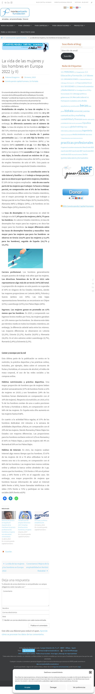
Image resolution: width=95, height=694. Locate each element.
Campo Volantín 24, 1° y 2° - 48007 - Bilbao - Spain (58, 646)
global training (76, 126)
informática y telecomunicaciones (71, 131)
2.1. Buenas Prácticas (84, 79)
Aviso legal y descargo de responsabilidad (64, 652)
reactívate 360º (77, 151)
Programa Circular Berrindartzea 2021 (71, 147)
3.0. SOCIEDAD (67, 86)
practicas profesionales (77, 142)
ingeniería (87, 130)
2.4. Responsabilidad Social (83, 83)
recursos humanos (76, 154)
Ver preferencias (79, 687)
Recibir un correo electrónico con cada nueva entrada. (25, 618)
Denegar (53, 687)
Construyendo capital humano (16, 38)
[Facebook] (2, 2)
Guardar (8, 550)
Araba (84, 100)
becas (84, 105)
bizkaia (69, 111)
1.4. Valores (88, 75)
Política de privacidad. (43, 652)
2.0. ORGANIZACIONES (69, 79)
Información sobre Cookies (26, 652)
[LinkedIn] (8, 2)
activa (80, 101)
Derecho (85, 119)
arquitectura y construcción (70, 106)
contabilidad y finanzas (71, 119)
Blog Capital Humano (43, 2)
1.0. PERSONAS (67, 72)
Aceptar (27, 687)
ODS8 (87, 134)
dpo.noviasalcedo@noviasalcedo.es (47, 662)
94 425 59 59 (30, 648)
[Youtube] (5, 2)
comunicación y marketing (73, 115)
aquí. (79, 665)
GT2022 (85, 127)
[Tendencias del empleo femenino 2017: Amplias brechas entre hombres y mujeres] (25, 514)
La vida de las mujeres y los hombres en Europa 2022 (13, 565)
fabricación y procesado (75, 123)
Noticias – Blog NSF (81, 2)
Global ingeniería (65, 127)
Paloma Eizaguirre (12, 77)
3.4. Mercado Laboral (78, 97)
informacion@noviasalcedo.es (48, 648)
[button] (90, 672)
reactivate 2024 (66, 151)
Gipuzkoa (86, 122)
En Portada (34, 80)
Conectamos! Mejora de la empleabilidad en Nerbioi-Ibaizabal (37, 565)
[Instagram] (11, 2)
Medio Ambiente (79, 134)
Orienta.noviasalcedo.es (63, 2)
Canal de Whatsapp (70, 648)
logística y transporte (66, 134)
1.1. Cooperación (79, 72)
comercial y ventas (82, 111)
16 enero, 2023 (30, 77)
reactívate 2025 (66, 154)
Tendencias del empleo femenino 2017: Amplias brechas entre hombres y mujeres (24, 523)
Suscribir (67, 56)
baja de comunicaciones (60, 665)
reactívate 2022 (88, 151)
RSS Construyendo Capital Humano (78, 206)
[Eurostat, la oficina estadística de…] (42, 514)
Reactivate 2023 (88, 147)
